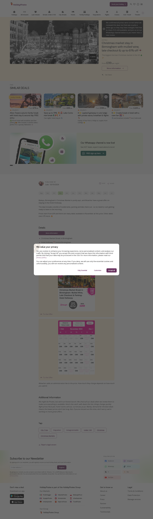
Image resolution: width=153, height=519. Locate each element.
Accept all (111, 270)
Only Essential (82, 270)
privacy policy (41, 257)
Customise (97, 270)
